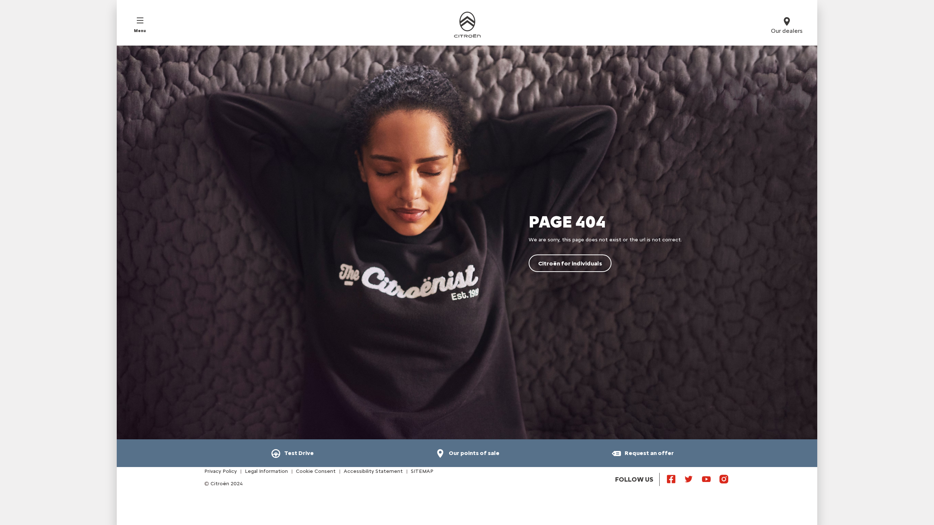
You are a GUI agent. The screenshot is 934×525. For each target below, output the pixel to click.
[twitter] (689, 479)
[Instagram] (724, 479)
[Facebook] (671, 479)
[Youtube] (706, 479)
